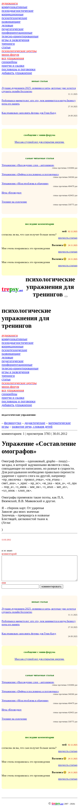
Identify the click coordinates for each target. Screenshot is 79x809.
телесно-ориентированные (20, 36)
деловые (7, 25)
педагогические (12, 29)
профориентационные (17, 32)
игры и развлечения (15, 40)
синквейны (9, 62)
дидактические (35, 423)
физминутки (12, 423)
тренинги (8, 43)
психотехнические (14, 18)
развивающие (11, 21)
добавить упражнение (17, 73)
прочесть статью (67, 237)
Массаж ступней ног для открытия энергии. (39, 141)
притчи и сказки (13, 65)
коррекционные (12, 14)
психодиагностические (17, 10)
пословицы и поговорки (18, 69)
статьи (6, 47)
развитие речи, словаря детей (32, 426)
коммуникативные (14, 7)
